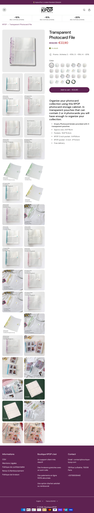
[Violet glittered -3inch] (73, 76)
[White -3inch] (51, 76)
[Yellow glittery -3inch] (62, 82)
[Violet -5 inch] (51, 65)
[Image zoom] (23, 51)
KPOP (4, 24)
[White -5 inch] (68, 65)
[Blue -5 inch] (57, 65)
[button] (69, 90)
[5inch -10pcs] (73, 82)
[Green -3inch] (62, 76)
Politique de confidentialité (13, 467)
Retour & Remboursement (13, 471)
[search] (84, 9)
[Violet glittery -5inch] (51, 71)
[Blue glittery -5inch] (62, 71)
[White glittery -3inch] (84, 76)
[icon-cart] (89, 9)
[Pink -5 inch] (62, 65)
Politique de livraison (10, 474)
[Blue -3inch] (79, 71)
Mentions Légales (9, 463)
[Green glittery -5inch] (68, 71)
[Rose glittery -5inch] (57, 71)
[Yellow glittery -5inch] (73, 71)
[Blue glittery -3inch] (51, 82)
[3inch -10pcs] (68, 82)
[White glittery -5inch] (84, 65)
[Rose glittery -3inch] (79, 76)
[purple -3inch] (84, 71)
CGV (4, 459)
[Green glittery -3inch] (57, 82)
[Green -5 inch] (73, 65)
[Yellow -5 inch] (79, 65)
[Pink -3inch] (57, 76)
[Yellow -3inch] (68, 76)
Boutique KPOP (50, 507)
